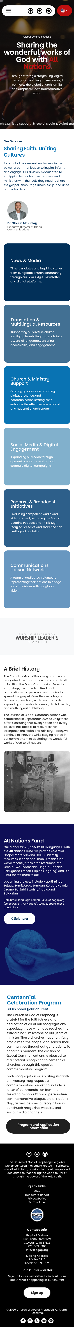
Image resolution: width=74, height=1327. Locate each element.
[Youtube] (44, 1320)
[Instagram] (30, 1320)
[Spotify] (51, 1320)
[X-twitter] (37, 1320)
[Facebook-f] (23, 1320)
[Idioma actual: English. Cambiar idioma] (64, 10)
